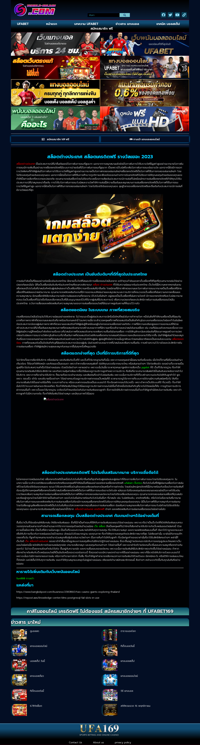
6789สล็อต (36, 706)
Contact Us (75, 742)
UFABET (23, 23)
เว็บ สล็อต (99, 526)
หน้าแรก (51, 23)
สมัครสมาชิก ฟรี (101, 28)
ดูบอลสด (34, 631)
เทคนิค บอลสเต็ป (168, 23)
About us (98, 742)
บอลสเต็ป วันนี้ (37, 661)
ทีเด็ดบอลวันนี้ (128, 646)
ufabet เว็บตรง (133, 483)
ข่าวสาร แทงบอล (127, 23)
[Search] (125, 15)
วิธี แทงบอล (127, 691)
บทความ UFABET (86, 23)
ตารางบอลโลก (128, 631)
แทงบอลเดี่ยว (37, 676)
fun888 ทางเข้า (25, 578)
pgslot (145, 367)
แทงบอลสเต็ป (128, 661)
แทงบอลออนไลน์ (38, 646)
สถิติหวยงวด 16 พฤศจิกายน (135, 706)
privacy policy (123, 742)
